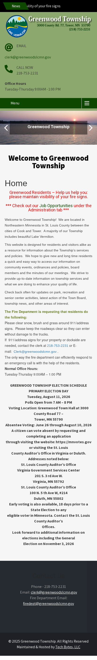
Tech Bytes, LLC (67, 646)
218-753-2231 (57, 346)
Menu (15, 103)
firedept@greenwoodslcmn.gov (48, 603)
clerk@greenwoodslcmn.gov (28, 57)
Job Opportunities (56, 205)
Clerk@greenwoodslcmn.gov (35, 351)
